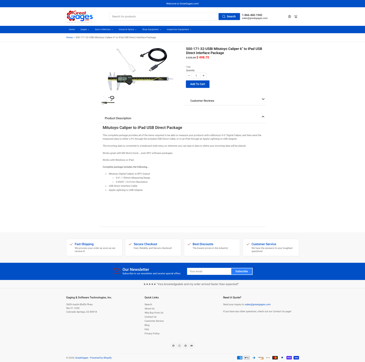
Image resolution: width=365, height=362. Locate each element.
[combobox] (175, 16)
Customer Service (154, 320)
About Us (150, 308)
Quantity (190, 70)
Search (231, 16)
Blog (147, 325)
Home (69, 37)
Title (188, 67)
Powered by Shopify (101, 357)
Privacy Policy (152, 333)
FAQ (147, 329)
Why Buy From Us (154, 312)
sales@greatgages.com (255, 18)
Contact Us (151, 316)
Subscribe (241, 271)
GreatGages (81, 357)
